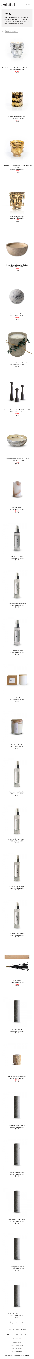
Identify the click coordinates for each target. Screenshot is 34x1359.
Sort (3, 31)
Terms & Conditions (17, 1351)
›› (16, 1322)
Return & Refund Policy (17, 1345)
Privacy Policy (17, 1342)
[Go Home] (8, 4)
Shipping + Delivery (17, 1348)
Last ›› (21, 1322)
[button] (26, 5)
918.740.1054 (17, 1339)
